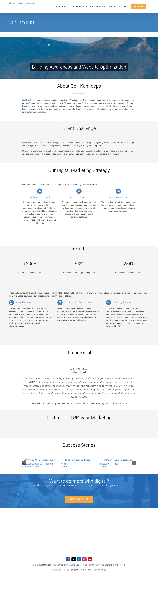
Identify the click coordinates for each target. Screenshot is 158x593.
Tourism (64, 469)
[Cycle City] (118, 460)
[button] (24, 464)
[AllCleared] (40, 460)
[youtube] (90, 561)
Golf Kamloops (28, 100)
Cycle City (104, 466)
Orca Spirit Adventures (70, 466)
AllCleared (26, 464)
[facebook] (68, 561)
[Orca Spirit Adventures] (79, 460)
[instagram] (84, 561)
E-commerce (104, 469)
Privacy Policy (86, 572)
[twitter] (73, 561)
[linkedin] (79, 561)
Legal (24, 466)
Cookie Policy (100, 572)
